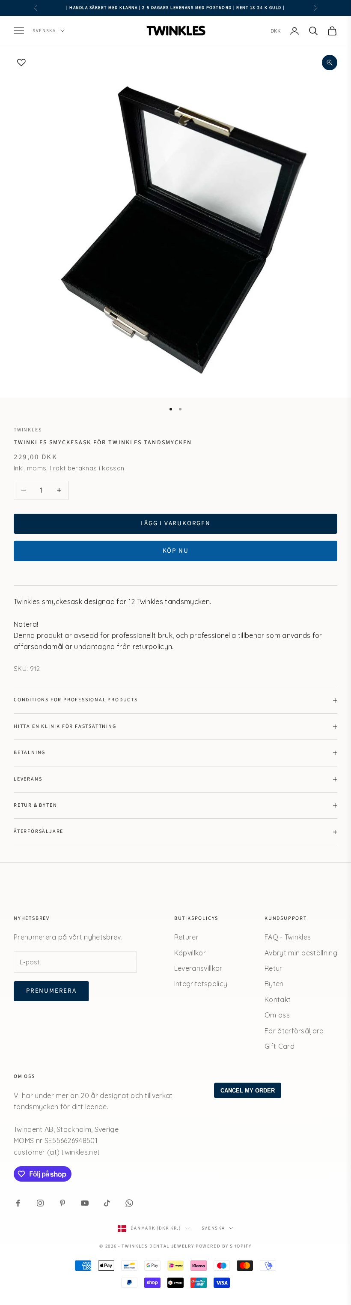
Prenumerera (51, 990)
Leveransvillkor (198, 968)
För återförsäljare (294, 1031)
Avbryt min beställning (301, 953)
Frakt (58, 468)
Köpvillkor (190, 953)
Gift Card (279, 1046)
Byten (274, 983)
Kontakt (278, 999)
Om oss (277, 1015)
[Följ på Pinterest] (62, 1203)
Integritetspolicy (200, 983)
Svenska (44, 30)
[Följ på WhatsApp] (129, 1203)
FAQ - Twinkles (288, 937)
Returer (186, 937)
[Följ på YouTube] (84, 1203)
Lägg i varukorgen (175, 523)
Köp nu (176, 550)
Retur (274, 968)
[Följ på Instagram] (40, 1203)
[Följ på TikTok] (107, 1203)
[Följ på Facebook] (18, 1203)
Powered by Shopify (224, 1246)
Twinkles (28, 430)
